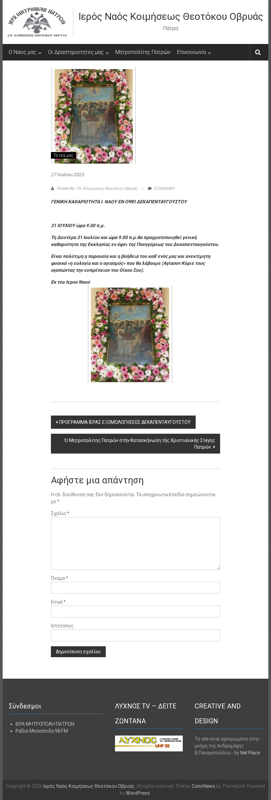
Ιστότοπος (62, 625)
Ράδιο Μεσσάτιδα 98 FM (42, 731)
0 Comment (164, 188)
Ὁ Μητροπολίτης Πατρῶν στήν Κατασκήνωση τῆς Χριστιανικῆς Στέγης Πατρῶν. (139, 444)
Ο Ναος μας (22, 52)
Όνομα (59, 578)
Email (58, 602)
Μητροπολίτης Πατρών (143, 52)
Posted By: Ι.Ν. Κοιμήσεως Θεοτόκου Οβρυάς (97, 188)
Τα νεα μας (63, 155)
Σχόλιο (60, 513)
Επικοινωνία (191, 52)
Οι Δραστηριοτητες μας (76, 52)
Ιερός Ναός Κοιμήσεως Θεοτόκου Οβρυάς (170, 16)
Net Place (250, 752)
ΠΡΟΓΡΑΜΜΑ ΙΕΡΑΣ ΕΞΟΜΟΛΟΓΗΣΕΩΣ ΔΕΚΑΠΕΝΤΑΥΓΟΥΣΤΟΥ (125, 422)
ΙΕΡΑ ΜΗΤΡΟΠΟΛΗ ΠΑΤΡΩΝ (45, 724)
